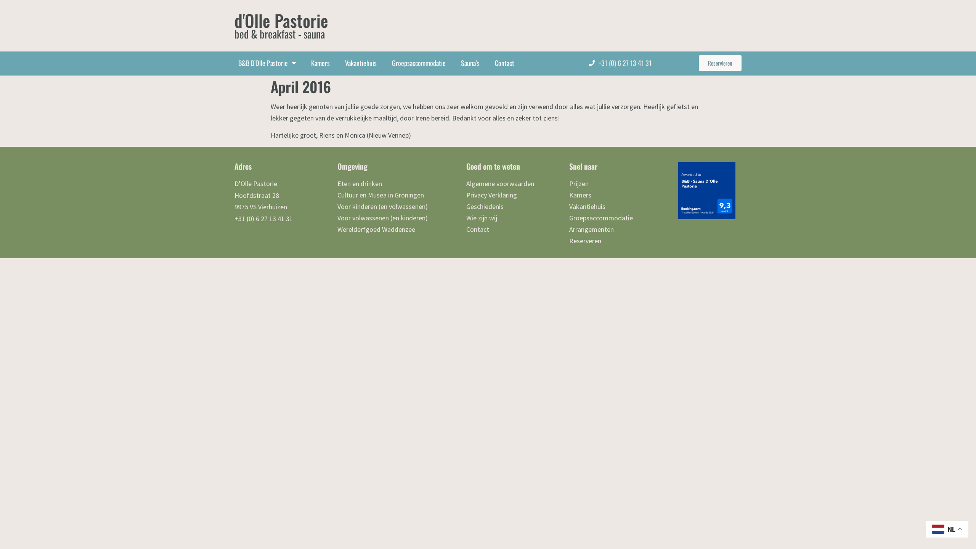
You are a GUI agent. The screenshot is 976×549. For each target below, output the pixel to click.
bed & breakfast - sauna (279, 34)
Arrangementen (591, 229)
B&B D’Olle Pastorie (263, 63)
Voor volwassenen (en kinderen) (382, 218)
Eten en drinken (359, 183)
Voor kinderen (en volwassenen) (382, 206)
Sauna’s (470, 63)
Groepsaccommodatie (419, 63)
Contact (504, 63)
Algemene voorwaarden (500, 183)
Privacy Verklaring (491, 195)
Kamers (320, 63)
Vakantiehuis (361, 63)
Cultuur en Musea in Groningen (380, 195)
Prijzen (579, 183)
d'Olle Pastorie (281, 20)
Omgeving (352, 166)
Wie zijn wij (481, 218)
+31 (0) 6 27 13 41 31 (625, 63)
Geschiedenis (485, 206)
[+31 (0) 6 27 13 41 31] (592, 63)
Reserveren (585, 240)
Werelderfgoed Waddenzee (376, 229)
